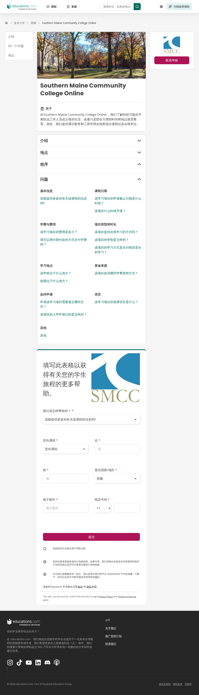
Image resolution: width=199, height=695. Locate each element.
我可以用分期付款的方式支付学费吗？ (63, 242)
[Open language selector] (161, 6)
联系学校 (172, 60)
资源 (74, 6)
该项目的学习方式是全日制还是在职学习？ (118, 249)
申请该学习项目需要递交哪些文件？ (62, 304)
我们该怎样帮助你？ (58, 411)
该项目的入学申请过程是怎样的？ (63, 314)
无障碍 (188, 684)
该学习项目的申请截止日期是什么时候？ (118, 200)
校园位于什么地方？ (54, 281)
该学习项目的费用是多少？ (59, 232)
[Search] (137, 6)
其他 (43, 335)
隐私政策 (177, 684)
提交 (91, 537)
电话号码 (102, 499)
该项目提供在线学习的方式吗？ (116, 232)
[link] (69, 23)
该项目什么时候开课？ (110, 211)
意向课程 (50, 440)
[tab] (19, 36)
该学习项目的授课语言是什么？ (116, 302)
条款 (80, 586)
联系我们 (110, 644)
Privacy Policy (105, 596)
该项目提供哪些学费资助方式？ (116, 273)
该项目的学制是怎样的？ (112, 240)
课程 (54, 6)
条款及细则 (165, 684)
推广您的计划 (113, 636)
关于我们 (110, 628)
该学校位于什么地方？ (55, 273)
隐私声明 (91, 586)
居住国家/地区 (106, 470)
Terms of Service (127, 596)
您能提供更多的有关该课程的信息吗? (63, 200)
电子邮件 (50, 499)
